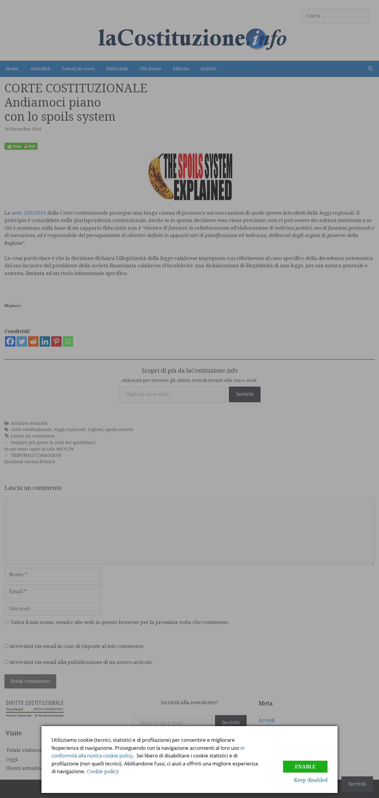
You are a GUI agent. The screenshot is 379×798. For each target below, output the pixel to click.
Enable (305, 767)
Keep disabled (310, 780)
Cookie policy (103, 771)
